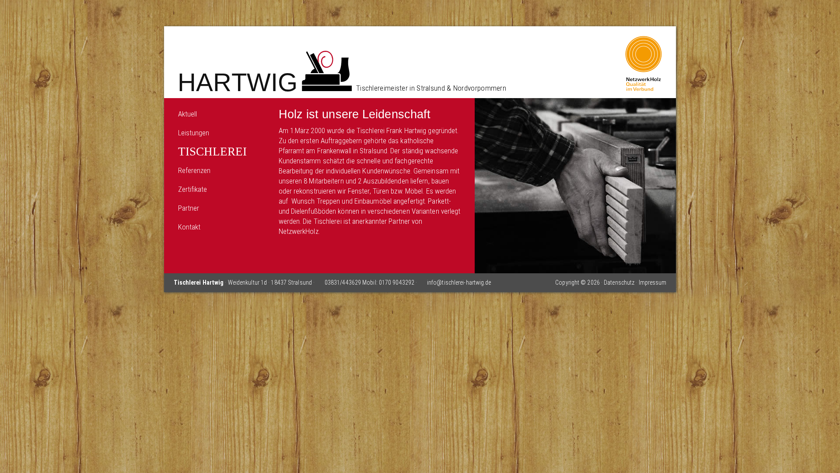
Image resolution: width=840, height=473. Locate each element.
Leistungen (194, 132)
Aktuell (187, 113)
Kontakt (189, 226)
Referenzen (194, 170)
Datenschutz (619, 282)
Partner (189, 208)
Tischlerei (212, 152)
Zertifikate (192, 189)
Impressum (653, 282)
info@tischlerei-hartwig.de (459, 282)
